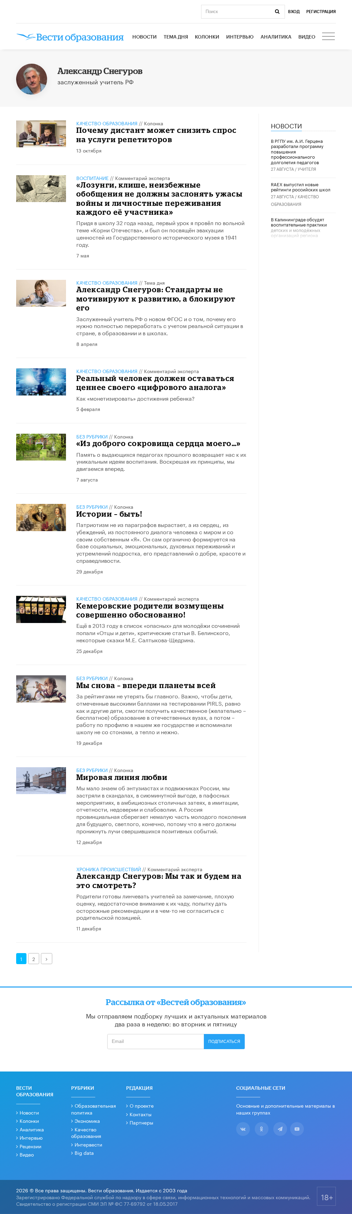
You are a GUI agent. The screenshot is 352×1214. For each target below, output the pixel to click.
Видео (306, 37)
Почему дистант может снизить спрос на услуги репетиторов (156, 134)
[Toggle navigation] (329, 37)
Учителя (307, 168)
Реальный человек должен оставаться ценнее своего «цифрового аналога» (155, 382)
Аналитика (276, 37)
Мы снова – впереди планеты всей (146, 685)
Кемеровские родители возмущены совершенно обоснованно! (150, 610)
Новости (144, 37)
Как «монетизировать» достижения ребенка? (135, 397)
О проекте (142, 1105)
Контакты (141, 1114)
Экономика (87, 1120)
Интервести (88, 1144)
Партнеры (141, 1122)
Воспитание (92, 177)
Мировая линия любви (122, 777)
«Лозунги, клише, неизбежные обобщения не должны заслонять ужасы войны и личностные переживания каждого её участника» (159, 198)
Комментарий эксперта (142, 177)
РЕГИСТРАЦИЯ (321, 12)
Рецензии (30, 1146)
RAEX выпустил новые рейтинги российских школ (300, 186)
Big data (84, 1152)
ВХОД (294, 12)
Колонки (207, 37)
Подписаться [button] (224, 1041)
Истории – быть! (109, 513)
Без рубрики (92, 436)
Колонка (153, 123)
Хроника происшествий (108, 869)
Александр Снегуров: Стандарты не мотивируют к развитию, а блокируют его (156, 298)
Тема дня (176, 37)
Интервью (240, 37)
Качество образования (107, 123)
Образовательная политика (93, 1108)
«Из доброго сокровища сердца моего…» (158, 443)
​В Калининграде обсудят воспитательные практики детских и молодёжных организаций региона (299, 227)
